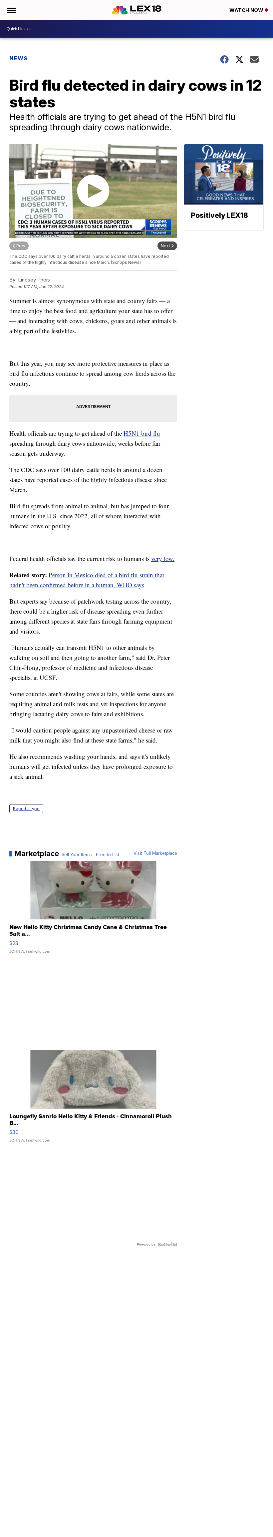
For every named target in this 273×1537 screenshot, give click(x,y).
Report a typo (26, 808)
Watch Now (247, 10)
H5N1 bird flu (142, 433)
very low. (162, 558)
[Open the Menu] (11, 10)
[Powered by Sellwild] (167, 1244)
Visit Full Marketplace (155, 853)
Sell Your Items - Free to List (90, 854)
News (18, 58)
